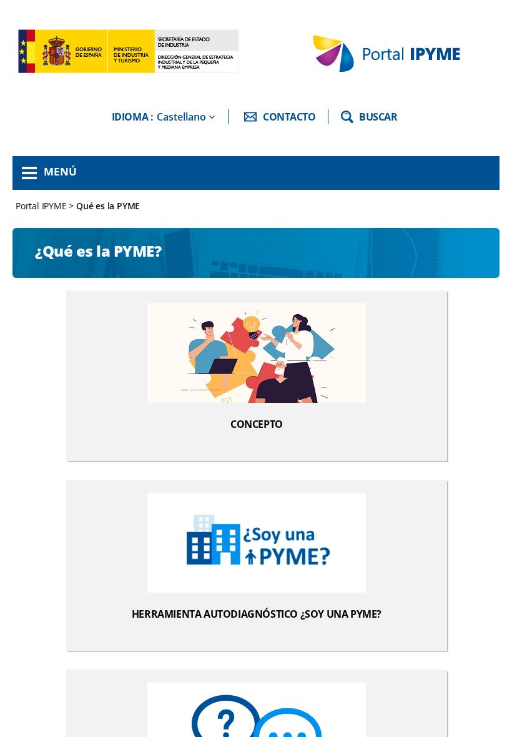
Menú (60, 171)
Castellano (181, 117)
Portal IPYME (42, 206)
